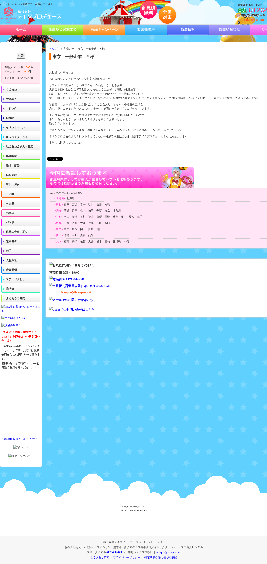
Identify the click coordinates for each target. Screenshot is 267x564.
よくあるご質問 (15, 298)
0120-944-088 (114, 552)
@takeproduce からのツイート (19, 438)
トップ (53, 48)
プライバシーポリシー (126, 557)
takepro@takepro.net (76, 292)
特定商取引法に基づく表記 (160, 557)
